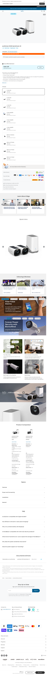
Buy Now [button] (40, 672)
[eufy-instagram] (2, 655)
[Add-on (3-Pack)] (23, 151)
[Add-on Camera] (23, 136)
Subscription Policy (23, 666)
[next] (44, 306)
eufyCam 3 (9, 318)
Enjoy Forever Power (17, 318)
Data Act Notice (32, 666)
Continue (42, 3)
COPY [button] (40, 67)
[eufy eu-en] (22, 11)
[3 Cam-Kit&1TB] (23, 121)
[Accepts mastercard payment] (33, 626)
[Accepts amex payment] (9, 626)
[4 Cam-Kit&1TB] (23, 129)
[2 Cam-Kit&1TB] (23, 114)
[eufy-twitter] (6, 655)
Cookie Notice (14, 666)
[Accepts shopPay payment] (4, 630)
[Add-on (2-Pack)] (23, 143)
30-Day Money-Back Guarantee (20, 611)
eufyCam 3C (15, 72)
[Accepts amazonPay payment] (4, 626)
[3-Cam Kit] (23, 99)
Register (36, 590)
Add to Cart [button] (30, 672)
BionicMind (31, 318)
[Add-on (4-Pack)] (23, 158)
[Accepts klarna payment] (21, 630)
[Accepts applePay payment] (15, 626)
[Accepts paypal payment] (39, 626)
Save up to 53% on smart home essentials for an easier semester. (23, 8)
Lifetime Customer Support (19, 616)
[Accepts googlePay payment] (27, 626)
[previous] (3, 306)
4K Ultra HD (24, 318)
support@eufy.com (7, 609)
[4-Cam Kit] (23, 106)
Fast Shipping (16, 609)
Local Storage (37, 318)
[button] (44, 1)
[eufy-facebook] (4, 655)
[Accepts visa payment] (15, 630)
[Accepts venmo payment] (9, 630)
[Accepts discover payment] (21, 626)
